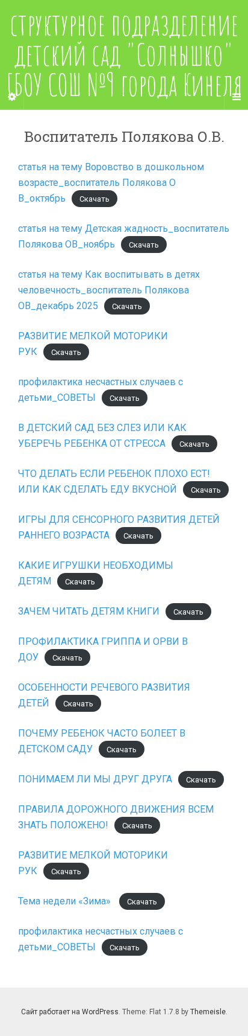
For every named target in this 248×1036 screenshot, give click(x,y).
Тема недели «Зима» (65, 901)
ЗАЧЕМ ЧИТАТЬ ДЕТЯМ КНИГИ (89, 611)
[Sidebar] (12, 97)
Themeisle (208, 1012)
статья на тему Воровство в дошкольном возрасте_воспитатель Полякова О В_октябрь (111, 182)
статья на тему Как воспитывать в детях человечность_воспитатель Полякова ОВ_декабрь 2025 (109, 290)
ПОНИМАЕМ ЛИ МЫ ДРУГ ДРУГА (95, 779)
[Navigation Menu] (236, 97)
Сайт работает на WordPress (70, 1012)
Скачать (94, 198)
